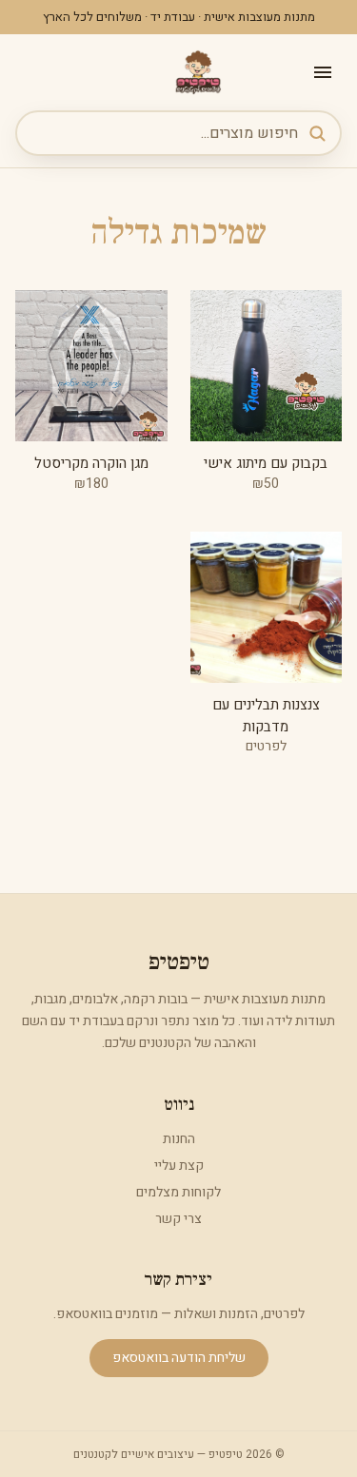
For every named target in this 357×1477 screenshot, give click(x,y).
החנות (179, 1139)
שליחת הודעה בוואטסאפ (179, 1358)
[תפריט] (323, 72)
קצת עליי (179, 1166)
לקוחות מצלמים (178, 1192)
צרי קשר (178, 1219)
